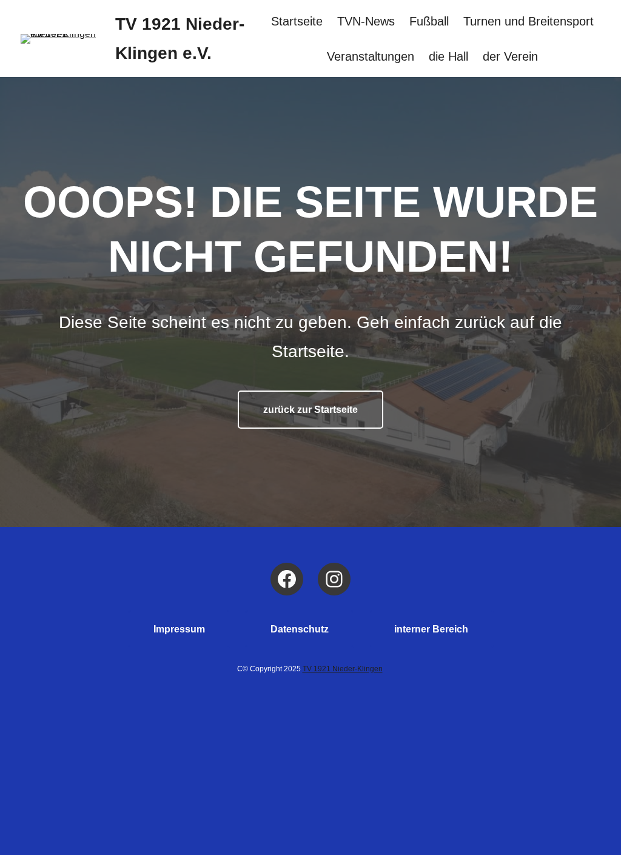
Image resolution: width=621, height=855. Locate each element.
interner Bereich (431, 629)
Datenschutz (299, 629)
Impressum (179, 629)
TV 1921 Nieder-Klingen (343, 669)
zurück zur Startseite (310, 409)
